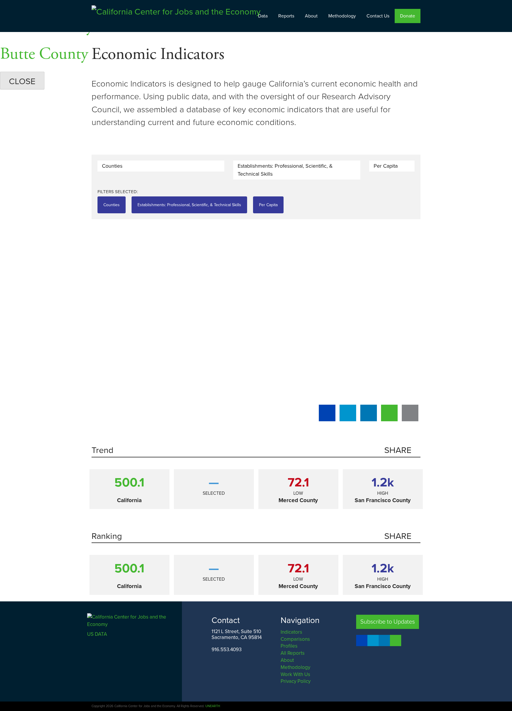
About (311, 16)
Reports (286, 16)
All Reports (293, 653)
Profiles (289, 646)
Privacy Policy (296, 681)
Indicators (291, 632)
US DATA (97, 634)
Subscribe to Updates (387, 621)
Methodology (342, 16)
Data (263, 16)
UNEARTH (212, 706)
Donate (407, 16)
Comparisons (295, 639)
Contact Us (378, 16)
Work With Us (295, 674)
